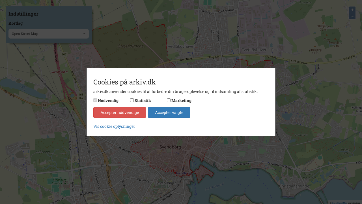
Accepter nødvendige (119, 112)
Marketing (181, 100)
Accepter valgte (169, 112)
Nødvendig (108, 100)
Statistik (143, 100)
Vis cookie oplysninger (114, 126)
